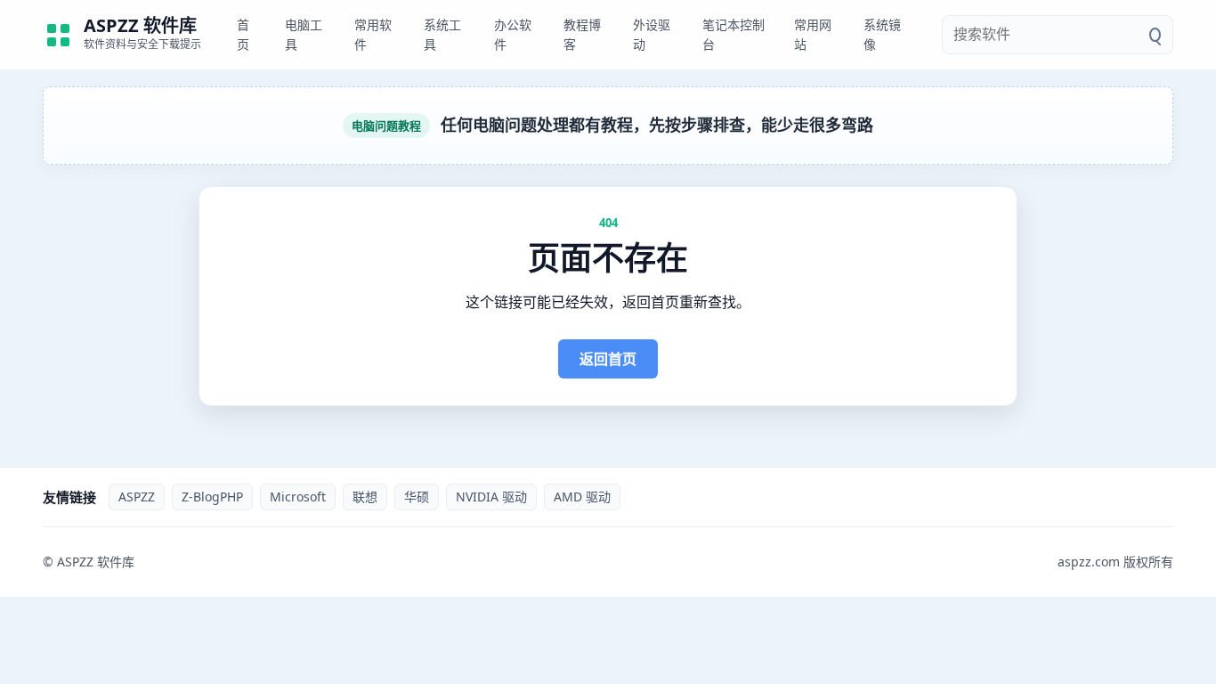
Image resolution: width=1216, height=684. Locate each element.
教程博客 (582, 34)
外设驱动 (651, 34)
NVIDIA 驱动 (491, 496)
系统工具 (442, 34)
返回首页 (608, 359)
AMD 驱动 (582, 496)
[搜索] (1155, 34)
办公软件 (512, 34)
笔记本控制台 (733, 34)
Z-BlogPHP (212, 496)
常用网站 (812, 34)
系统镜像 (882, 34)
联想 (365, 496)
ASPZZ (136, 496)
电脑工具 (303, 34)
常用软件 (373, 34)
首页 (243, 34)
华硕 (416, 496)
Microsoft (298, 496)
